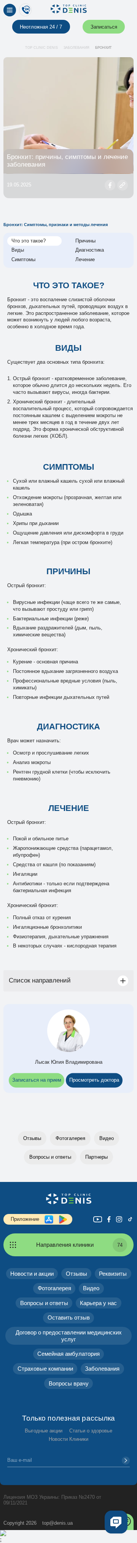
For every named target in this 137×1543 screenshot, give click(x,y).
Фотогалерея (70, 1138)
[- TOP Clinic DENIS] (68, 1198)
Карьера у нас (98, 1303)
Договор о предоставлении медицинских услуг (69, 1335)
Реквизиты (113, 1273)
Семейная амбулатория (68, 1353)
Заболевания (76, 48)
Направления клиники (79, 1244)
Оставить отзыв (69, 1317)
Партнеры (96, 1157)
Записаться (104, 27)
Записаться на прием (36, 1080)
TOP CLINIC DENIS (41, 48)
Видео (106, 1138)
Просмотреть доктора (94, 1080)
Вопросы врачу (69, 1383)
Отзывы (32, 1138)
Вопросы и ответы (50, 1157)
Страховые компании (45, 1368)
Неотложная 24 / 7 (41, 27)
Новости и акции (32, 1273)
